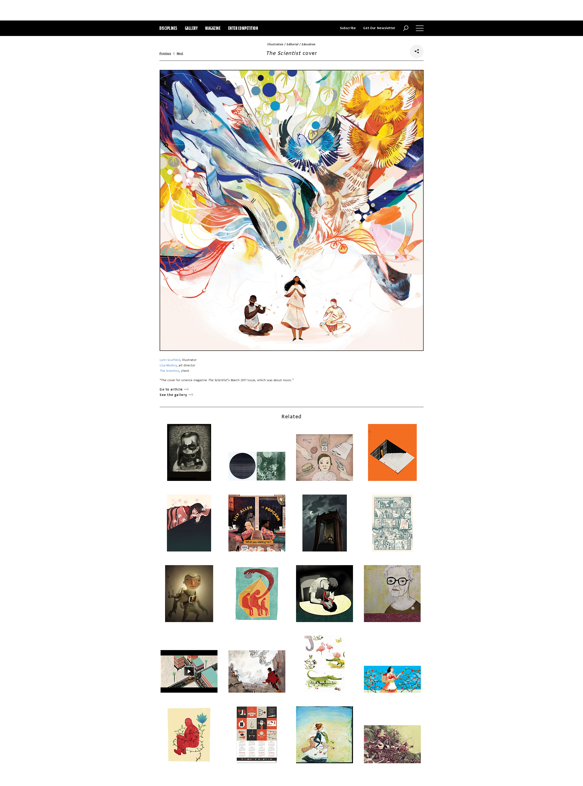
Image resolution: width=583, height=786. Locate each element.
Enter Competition (243, 28)
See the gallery (173, 395)
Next (180, 53)
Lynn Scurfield (170, 360)
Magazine (212, 28)
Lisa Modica (168, 365)
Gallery (191, 28)
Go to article (171, 389)
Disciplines (168, 28)
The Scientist (169, 371)
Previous (165, 53)
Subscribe (348, 28)
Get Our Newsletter (379, 28)
